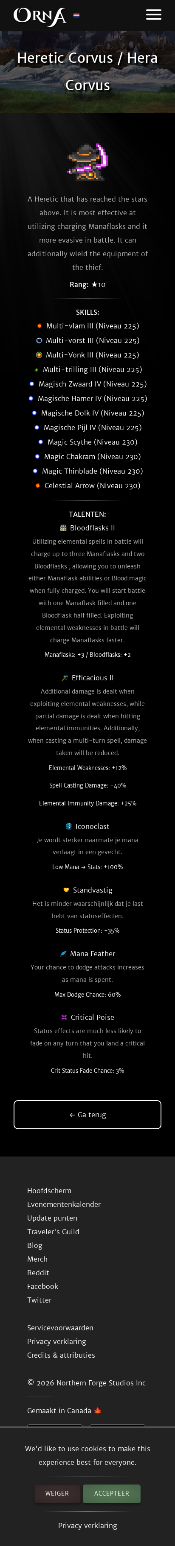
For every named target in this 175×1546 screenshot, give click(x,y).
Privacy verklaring (87, 1525)
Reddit (38, 1272)
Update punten (52, 1218)
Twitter (39, 1300)
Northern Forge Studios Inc (101, 1383)
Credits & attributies (61, 1355)
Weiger (57, 1493)
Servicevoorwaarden (60, 1327)
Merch (37, 1259)
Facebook (42, 1286)
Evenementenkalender (64, 1204)
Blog (34, 1245)
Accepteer (112, 1493)
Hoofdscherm (49, 1190)
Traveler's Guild (53, 1231)
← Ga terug (87, 1114)
